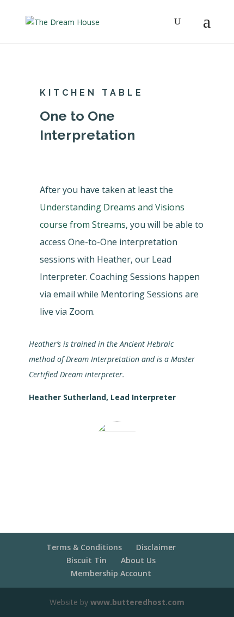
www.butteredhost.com (137, 602)
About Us (138, 560)
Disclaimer (156, 547)
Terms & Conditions (84, 547)
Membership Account (111, 573)
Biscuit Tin (86, 560)
